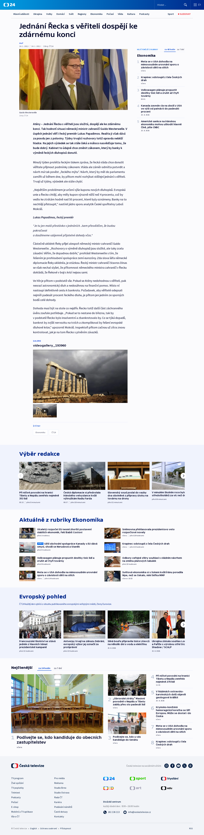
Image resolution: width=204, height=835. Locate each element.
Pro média (59, 778)
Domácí (60, 13)
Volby (49, 13)
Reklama (58, 782)
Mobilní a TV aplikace (22, 811)
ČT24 (54, 432)
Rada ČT (58, 797)
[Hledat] (185, 5)
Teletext (15, 792)
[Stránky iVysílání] (169, 778)
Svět (71, 13)
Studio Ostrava (61, 792)
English (33, 828)
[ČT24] (9, 5)
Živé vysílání (17, 782)
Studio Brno (60, 787)
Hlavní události (21, 13)
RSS (191, 828)
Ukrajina (37, 13)
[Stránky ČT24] (109, 778)
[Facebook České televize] (172, 765)
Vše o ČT (15, 816)
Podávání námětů (63, 806)
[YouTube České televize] (178, 765)
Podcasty (144, 13)
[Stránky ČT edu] (166, 787)
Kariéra (58, 802)
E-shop (15, 806)
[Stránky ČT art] (135, 787)
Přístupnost (65, 828)
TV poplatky (17, 787)
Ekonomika (96, 13)
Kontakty (59, 816)
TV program (17, 778)
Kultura (131, 13)
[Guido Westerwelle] (73, 79)
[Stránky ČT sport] (138, 778)
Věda (120, 13)
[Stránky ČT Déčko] (108, 787)
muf (21, 43)
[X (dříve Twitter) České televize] (184, 765)
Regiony (82, 13)
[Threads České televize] (190, 765)
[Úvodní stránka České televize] (28, 765)
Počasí (110, 13)
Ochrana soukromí (48, 828)
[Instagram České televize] (166, 765)
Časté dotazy (61, 811)
